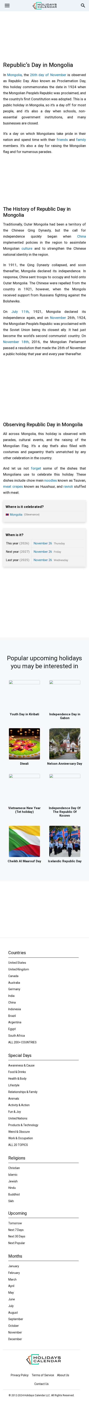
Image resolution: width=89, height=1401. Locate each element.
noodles (50, 480)
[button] (7, 5)
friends (62, 140)
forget (36, 468)
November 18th (16, 342)
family (81, 140)
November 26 (43, 543)
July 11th (20, 312)
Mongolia (14, 75)
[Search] (83, 5)
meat (7, 486)
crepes (17, 486)
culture (27, 248)
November (58, 318)
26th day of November (48, 75)
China (81, 236)
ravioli (68, 486)
